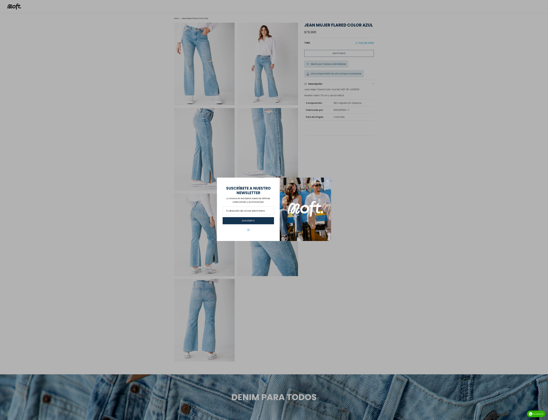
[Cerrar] (327, 181)
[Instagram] (248, 230)
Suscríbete (248, 220)
